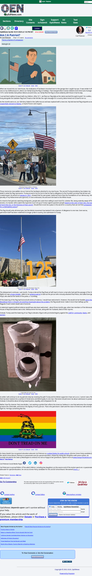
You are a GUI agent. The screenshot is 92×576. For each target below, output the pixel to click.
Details (32, 85)
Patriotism (12, 475)
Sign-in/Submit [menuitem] (42, 21)
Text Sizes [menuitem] (75, 21)
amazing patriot (35, 294)
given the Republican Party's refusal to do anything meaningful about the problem (46, 301)
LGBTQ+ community (75, 313)
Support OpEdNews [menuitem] (53, 21)
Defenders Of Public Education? (10, 538)
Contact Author (9, 495)
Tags (18, 475)
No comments (29, 37)
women (2, 315)
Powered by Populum (67, 574)
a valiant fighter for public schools (58, 453)
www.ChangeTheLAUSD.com (82, 457)
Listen (37, 28)
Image (20, 85)
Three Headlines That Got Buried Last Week (13, 541)
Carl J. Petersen (26, 85)
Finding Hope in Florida (7, 529)
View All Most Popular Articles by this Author (37, 526)
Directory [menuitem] (18, 21)
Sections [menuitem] (7, 21)
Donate (28, 516)
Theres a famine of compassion (12, 40)
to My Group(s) (5, 478)
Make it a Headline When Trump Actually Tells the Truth (17, 532)
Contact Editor (40, 495)
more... (76, 469)
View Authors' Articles (73, 495)
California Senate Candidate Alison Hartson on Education (17, 535)
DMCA (36, 85)
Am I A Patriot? (10, 35)
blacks (85, 313)
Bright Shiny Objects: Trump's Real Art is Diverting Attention (18, 544)
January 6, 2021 (25, 195)
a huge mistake (15, 294)
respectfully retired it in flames (10, 104)
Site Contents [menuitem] (30, 21)
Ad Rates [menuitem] (63, 21)
